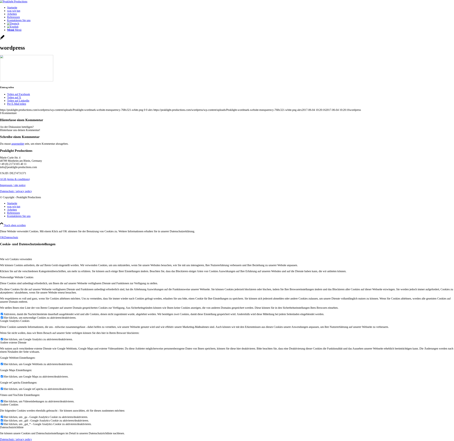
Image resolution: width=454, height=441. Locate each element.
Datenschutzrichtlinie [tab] (12, 427)
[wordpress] (2, 39)
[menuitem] (230, 7)
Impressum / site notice (13, 185)
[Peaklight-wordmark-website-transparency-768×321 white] (13, 1)
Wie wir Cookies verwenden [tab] (16, 259)
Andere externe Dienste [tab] (13, 342)
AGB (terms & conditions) (15, 179)
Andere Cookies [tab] (9, 404)
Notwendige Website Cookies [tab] (16, 277)
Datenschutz (11, 237)
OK (2, 237)
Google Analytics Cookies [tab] (14, 320)
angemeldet (17, 143)
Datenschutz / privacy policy (16, 191)
